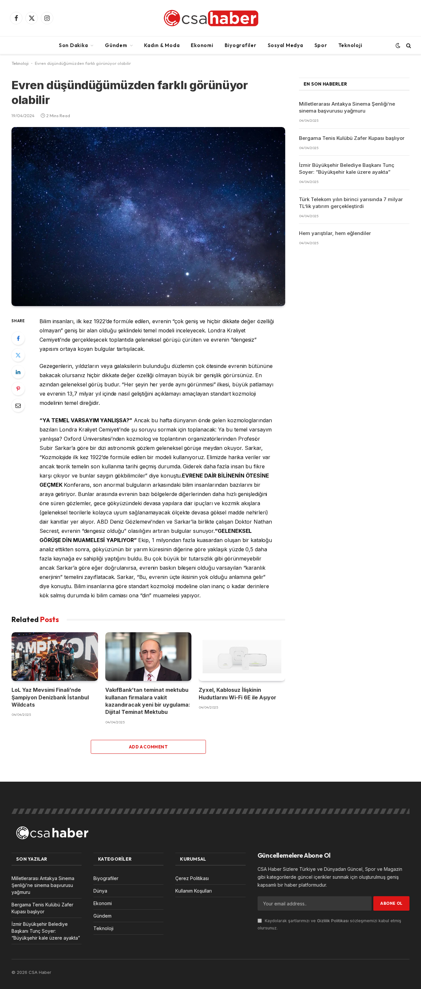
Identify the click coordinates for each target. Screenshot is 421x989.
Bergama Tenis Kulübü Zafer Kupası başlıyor (352, 138)
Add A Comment (148, 746)
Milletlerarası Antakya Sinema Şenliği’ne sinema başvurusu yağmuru (347, 107)
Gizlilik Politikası (333, 920)
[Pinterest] (18, 388)
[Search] (408, 45)
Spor (320, 45)
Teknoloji (350, 45)
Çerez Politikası (192, 878)
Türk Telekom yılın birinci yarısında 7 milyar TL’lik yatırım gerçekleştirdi (351, 202)
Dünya (100, 891)
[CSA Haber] (210, 18)
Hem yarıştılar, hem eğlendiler (335, 233)
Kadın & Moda (162, 45)
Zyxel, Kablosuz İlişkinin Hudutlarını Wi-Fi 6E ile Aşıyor (237, 693)
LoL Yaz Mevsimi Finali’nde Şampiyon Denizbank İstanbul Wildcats (50, 697)
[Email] (18, 405)
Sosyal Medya (285, 45)
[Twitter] (18, 355)
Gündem (116, 45)
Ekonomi (202, 45)
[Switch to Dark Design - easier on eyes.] (398, 45)
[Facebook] (18, 338)
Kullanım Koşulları (193, 891)
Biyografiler (241, 45)
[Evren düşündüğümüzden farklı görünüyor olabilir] (148, 216)
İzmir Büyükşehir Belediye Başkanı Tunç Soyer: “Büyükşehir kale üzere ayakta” (346, 168)
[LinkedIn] (18, 371)
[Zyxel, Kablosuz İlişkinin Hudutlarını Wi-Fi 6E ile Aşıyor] (242, 656)
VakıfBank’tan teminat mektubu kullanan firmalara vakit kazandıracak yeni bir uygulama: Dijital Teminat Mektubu (147, 701)
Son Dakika (73, 45)
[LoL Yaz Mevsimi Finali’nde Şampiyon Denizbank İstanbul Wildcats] (55, 656)
